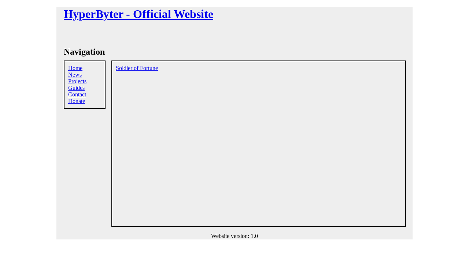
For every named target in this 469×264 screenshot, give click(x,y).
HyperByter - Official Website (138, 14)
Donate (76, 101)
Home (75, 68)
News (75, 75)
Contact (77, 94)
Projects (77, 81)
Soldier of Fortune (137, 68)
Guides (76, 88)
